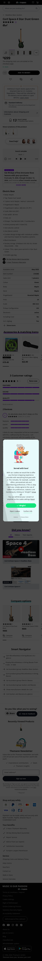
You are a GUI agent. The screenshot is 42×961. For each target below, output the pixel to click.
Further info (28, 511)
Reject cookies (15, 511)
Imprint (16, 517)
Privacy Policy (24, 517)
